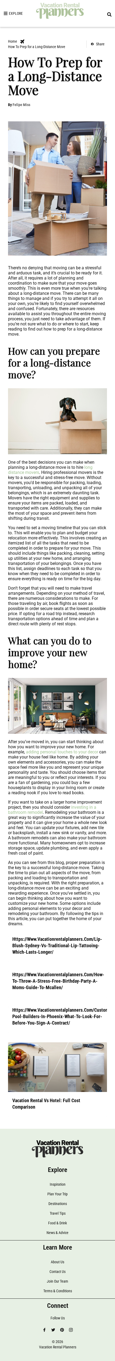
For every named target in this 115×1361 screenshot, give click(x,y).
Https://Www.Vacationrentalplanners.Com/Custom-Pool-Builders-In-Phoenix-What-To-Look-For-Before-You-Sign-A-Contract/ (61, 1016)
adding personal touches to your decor (61, 751)
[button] (109, 14)
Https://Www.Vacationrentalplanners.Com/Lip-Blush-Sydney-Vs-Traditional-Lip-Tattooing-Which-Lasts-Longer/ (57, 945)
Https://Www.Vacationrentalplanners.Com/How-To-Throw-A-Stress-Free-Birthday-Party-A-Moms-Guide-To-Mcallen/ (58, 981)
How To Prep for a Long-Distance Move (36, 47)
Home (12, 41)
